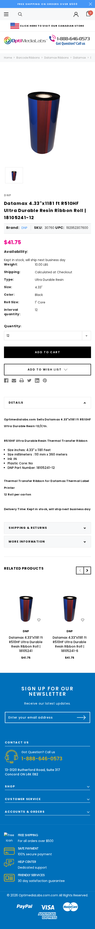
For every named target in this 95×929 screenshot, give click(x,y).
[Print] (21, 380)
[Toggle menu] (6, 14)
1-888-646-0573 (41, 758)
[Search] (20, 14)
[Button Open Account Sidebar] (76, 14)
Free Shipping (28, 835)
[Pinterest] (45, 380)
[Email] (14, 380)
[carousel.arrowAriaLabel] (9, 838)
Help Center (27, 862)
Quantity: (12, 326)
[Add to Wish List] (39, 620)
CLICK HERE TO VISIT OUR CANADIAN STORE (52, 26)
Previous (80, 570)
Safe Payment (28, 848)
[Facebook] (6, 380)
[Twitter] (29, 380)
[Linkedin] (37, 380)
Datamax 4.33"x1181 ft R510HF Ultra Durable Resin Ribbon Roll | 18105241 (26, 644)
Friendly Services (31, 875)
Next (87, 570)
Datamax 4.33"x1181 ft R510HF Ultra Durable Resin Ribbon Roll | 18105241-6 (70, 644)
